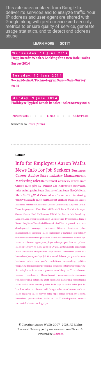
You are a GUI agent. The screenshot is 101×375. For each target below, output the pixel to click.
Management (75, 174)
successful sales (23, 303)
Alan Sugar (38, 190)
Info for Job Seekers (49, 169)
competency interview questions (32, 237)
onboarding (69, 260)
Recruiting (21, 223)
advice (62, 181)
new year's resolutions (48, 260)
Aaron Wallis (72, 162)
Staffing (28, 195)
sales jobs (31, 186)
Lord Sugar (63, 190)
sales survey (39, 293)
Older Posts (80, 115)
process (49, 270)
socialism (49, 298)
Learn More (43, 44)
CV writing (44, 186)
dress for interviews (62, 237)
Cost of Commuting (58, 204)
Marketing (24, 180)
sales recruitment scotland (71, 289)
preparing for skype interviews (57, 265)
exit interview (28, 246)
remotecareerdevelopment (72, 274)
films (39, 246)
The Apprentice (62, 186)
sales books (21, 284)
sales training (23, 190)
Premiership (57, 218)
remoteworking (23, 279)
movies (77, 256)
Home (51, 115)
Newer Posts (21, 115)
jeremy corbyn (34, 256)
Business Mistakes (25, 204)
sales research (23, 293)
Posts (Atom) (36, 124)
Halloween (43, 213)
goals (71, 246)
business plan (77, 227)
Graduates (51, 190)
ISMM (53, 213)
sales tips (52, 293)
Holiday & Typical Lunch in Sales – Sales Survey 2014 (50, 102)
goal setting (61, 246)
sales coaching (36, 284)
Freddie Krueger (76, 209)
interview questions (74, 251)
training (62, 199)
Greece (18, 213)
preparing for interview (28, 265)
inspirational (55, 251)
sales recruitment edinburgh (40, 289)
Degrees (73, 204)
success (82, 298)
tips (46, 303)
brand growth (68, 223)
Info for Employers (35, 162)
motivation (79, 186)
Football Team (58, 209)
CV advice (72, 181)
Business (79, 169)
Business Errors (77, 199)
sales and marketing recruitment (68, 279)
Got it (65, 44)
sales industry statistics (58, 284)
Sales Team (33, 223)
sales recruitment (46, 199)
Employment (28, 209)
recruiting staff (62, 270)
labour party (65, 256)
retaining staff (41, 279)
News (21, 169)
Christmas (41, 204)
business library (55, 227)
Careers (19, 186)
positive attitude (25, 199)
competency (80, 232)
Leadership (30, 218)
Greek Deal (30, 213)
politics (82, 260)
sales (36, 180)
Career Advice (27, 174)
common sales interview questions (52, 232)
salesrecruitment (68, 293)
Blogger (58, 333)
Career (82, 181)
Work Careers (41, 195)
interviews (21, 256)
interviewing (78, 195)
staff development (66, 298)
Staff (58, 223)
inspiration (40, 251)
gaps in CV (49, 246)
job (44, 256)
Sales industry (51, 174)
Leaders (19, 218)
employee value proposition (58, 242)
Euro (38, 209)
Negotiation (43, 218)
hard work (80, 246)
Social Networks (47, 223)
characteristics (23, 232)
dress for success (59, 195)
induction (27, 251)
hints (18, 251)
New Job (74, 190)
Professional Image (75, 218)
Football (46, 209)
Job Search (63, 213)
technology (37, 303)
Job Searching (78, 213)
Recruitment (49, 181)
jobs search (52, 256)
